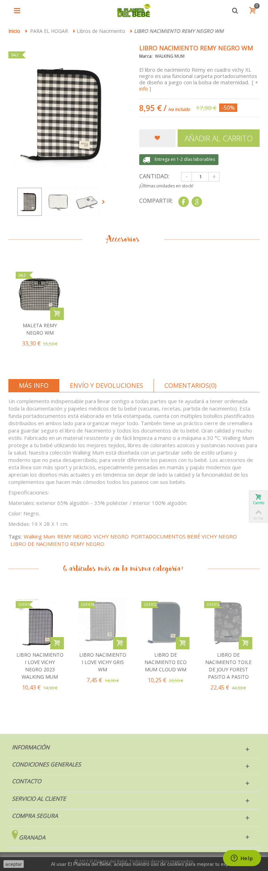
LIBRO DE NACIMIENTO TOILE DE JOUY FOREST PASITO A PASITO (228, 665)
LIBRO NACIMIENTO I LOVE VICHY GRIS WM (102, 662)
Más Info (34, 385)
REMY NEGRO (74, 536)
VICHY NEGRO (111, 536)
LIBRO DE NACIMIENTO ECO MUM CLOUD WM (165, 662)
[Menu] (17, 10)
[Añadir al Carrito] (57, 314)
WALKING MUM (170, 56)
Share (183, 202)
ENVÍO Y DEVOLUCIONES (106, 385)
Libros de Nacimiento (101, 31)
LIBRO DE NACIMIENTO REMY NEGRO (57, 543)
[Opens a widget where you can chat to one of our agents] (242, 859)
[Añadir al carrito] (57, 643)
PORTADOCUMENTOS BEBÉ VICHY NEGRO (184, 536)
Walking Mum (39, 536)
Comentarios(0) (190, 385)
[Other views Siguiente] (104, 202)
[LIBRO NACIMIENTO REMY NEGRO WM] (29, 202)
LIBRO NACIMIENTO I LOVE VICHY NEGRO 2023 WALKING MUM (40, 665)
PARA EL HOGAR (49, 31)
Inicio (14, 31)
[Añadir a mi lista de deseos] (157, 139)
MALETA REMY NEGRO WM (40, 329)
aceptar (13, 864)
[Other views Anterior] (11, 202)
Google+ (197, 202)
